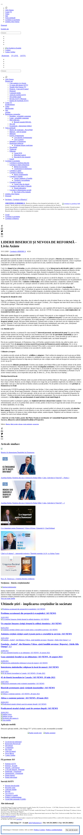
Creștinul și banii (15, 182)
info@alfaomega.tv (35, 823)
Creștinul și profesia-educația (19, 163)
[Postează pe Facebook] (2, 226)
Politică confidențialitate (13, 797)
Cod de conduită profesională (8, 816)
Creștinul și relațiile (16, 176)
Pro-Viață (8, 749)
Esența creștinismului (17, 136)
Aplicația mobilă (10, 789)
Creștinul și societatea (12, 20)
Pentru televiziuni (11, 777)
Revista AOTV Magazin (18, 99)
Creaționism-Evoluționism (23, 169)
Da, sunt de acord (71, 830)
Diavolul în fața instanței (22, 157)
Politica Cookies (39, 830)
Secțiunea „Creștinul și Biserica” (16, 199)
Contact (7, 50)
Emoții (12, 159)
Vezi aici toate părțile (8, 598)
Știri (6, 16)
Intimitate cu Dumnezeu (18, 141)
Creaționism (9, 747)
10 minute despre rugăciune (23, 145)
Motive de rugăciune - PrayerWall (21, 130)
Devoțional (13, 147)
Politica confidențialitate (54, 830)
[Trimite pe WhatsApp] (2, 229)
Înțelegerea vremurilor (12, 114)
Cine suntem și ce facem (18, 83)
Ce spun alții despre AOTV (19, 85)
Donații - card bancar (12, 768)
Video (7, 14)
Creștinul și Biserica (16, 172)
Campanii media (15, 93)
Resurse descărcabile (12, 786)
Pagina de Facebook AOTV (19, 101)
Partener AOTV (10, 764)
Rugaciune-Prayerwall (12, 744)
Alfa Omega (9, 10)
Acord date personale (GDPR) (15, 799)
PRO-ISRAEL (15, 120)
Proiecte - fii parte (11, 766)
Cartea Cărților (10, 52)
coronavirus (36, 424)
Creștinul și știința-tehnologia (19, 165)
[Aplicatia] (34, 733)
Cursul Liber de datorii (21, 184)
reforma (20, 424)
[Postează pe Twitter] (2, 232)
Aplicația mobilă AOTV (18, 95)
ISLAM (12, 124)
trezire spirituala (27, 424)
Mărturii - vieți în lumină (18, 132)
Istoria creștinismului (21, 174)
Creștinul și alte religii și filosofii (20, 186)
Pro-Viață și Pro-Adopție (22, 192)
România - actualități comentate (20, 116)
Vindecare (13, 149)
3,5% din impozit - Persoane (14, 769)
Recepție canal (10, 787)
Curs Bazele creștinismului (23, 137)
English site (5, 29)
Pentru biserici (10, 775)
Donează (4, 25)
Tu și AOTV (9, 793)
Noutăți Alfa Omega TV (18, 87)
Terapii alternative (20, 188)
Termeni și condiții (11, 795)
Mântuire (13, 134)
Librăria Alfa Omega (12, 22)
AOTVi (23, 56)
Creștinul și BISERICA (18, 251)
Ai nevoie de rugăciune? (13, 742)
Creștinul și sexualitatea (22, 180)
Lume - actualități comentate (19, 118)
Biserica (8, 424)
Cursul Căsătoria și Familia (23, 178)
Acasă (7, 215)
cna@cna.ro (19, 819)
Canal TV (8, 12)
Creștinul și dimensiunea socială (20, 190)
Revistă (7, 791)
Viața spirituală (10, 18)
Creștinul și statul (15, 170)
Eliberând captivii (20, 155)
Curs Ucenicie (19, 139)
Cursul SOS (18, 153)
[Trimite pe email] (2, 237)
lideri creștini (14, 424)
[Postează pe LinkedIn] (2, 234)
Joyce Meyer (9, 753)
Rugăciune (6, 56)
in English (17, 48)
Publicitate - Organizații (13, 771)
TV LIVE (14, 56)
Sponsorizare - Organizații (14, 773)
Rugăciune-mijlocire (16, 143)
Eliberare (13, 151)
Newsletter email (15, 97)
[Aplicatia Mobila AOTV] (49, 733)
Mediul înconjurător (20, 167)
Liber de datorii (10, 751)
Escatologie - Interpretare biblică (21, 126)
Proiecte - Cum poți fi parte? (19, 89)
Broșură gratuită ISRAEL (22, 122)
